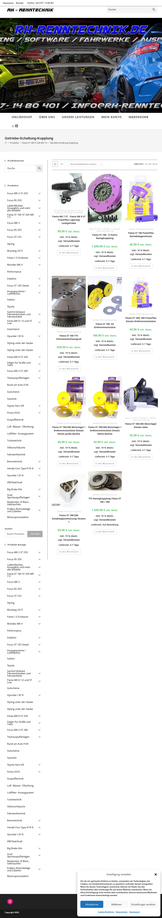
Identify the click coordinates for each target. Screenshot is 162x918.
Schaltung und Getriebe (73, 212)
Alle (155, 164)
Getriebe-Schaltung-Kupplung (64, 142)
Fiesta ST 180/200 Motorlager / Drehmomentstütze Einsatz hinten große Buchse (68, 430)
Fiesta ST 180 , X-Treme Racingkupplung (104, 236)
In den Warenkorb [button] (68, 252)
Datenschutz (122, 912)
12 (146, 164)
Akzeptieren (91, 904)
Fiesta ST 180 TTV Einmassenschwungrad (68, 337)
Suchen (8, 528)
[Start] (6, 142)
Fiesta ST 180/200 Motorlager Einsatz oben (141, 425)
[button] (155, 874)
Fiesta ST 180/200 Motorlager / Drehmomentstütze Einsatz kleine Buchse (104, 430)
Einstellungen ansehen (143, 904)
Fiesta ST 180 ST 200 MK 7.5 (100, 229)
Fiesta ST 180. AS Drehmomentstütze (104, 325)
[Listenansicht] (62, 164)
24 (150, 164)
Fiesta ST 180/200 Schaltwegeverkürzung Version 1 (69, 518)
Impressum (134, 912)
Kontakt (19, 3)
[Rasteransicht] (55, 164)
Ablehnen (116, 904)
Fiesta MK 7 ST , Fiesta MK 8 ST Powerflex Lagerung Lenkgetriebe (68, 220)
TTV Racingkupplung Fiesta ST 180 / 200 (105, 500)
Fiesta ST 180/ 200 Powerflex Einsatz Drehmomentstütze (140, 319)
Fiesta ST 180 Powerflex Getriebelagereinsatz (141, 234)
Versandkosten (71, 240)
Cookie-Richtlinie (106, 912)
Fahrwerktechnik (60, 210)
